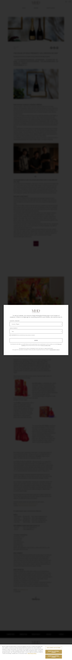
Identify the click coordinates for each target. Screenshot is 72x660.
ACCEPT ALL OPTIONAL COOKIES (53, 656)
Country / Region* (14, 320)
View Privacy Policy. (32, 653)
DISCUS (57, 349)
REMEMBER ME (14, 335)
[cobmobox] (36, 324)
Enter (36, 340)
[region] (36, 652)
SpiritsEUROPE (53, 349)
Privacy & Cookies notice (45, 345)
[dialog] (36, 330)
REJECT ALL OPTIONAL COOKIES (53, 652)
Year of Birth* (13, 328)
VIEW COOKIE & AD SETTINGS (54, 647)
